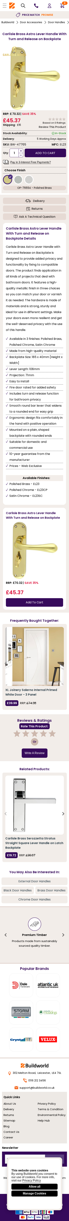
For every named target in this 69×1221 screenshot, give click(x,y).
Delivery (39, 201)
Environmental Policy (52, 1115)
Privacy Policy (47, 1104)
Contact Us (11, 1132)
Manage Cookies (34, 1193)
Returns (37, 209)
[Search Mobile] (23, 5)
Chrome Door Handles (34, 899)
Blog (6, 1126)
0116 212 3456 (37, 1080)
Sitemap (9, 1120)
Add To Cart (34, 602)
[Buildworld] (12, 6)
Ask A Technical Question (37, 217)
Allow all (34, 1186)
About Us (9, 1104)
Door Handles (56, 22)
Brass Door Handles (51, 890)
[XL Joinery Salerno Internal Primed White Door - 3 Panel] (34, 656)
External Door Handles (34, 881)
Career (8, 1137)
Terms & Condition (50, 1109)
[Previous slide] (6, 663)
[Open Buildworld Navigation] (4, 5)
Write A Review (35, 753)
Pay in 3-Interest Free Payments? (30, 162)
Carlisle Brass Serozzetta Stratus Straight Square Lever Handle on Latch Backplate (34, 843)
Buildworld (7, 22)
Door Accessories (31, 22)
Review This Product (52, 127)
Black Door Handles (17, 890)
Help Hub (44, 1120)
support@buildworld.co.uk (37, 1088)
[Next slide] (63, 663)
